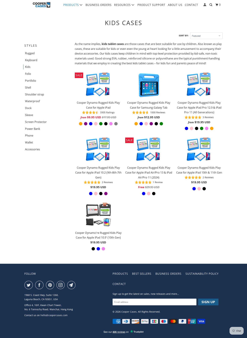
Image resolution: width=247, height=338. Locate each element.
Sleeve (29, 115)
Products (71, 5)
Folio (28, 74)
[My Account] (205, 5)
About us (175, 5)
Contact (191, 5)
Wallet (29, 142)
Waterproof (32, 101)
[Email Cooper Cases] (72, 285)
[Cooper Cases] (41, 5)
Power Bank (32, 129)
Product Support (151, 5)
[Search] (211, 5)
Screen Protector (36, 122)
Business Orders (99, 5)
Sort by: (184, 35)
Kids (27, 67)
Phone (29, 135)
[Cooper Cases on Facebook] (40, 285)
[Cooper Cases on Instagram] (61, 285)
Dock (28, 108)
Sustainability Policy (202, 274)
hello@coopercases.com (54, 315)
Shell (28, 87)
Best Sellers (141, 274)
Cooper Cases (129, 311)
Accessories (32, 149)
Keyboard (31, 60)
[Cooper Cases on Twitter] (29, 285)
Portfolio (30, 80)
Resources (123, 5)
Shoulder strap (34, 94)
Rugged (30, 53)
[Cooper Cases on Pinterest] (51, 285)
